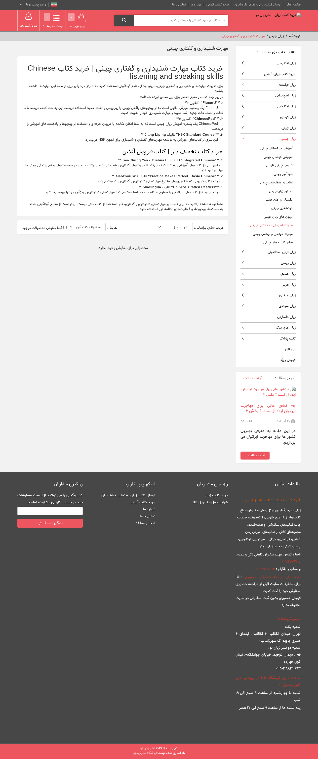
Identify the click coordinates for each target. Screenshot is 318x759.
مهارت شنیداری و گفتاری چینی (271, 225)
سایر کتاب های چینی (278, 242)
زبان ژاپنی (288, 128)
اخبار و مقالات (145, 523)
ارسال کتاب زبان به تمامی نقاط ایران (257, 4)
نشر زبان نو (147, 748)
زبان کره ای (288, 117)
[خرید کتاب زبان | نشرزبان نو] (278, 15)
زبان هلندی (287, 295)
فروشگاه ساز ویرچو (145, 753)
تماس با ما (179, 4)
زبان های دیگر (286, 327)
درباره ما (196, 4)
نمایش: (112, 227)
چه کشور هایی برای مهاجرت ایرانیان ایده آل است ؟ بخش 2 (268, 408)
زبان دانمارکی (286, 317)
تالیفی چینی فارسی (279, 165)
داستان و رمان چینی (279, 199)
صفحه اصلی (293, 4)
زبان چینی (288, 138)
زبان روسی (288, 263)
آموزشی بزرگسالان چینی (276, 148)
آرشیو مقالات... (251, 378)
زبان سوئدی (287, 306)
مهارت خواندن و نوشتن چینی (273, 234)
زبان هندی (288, 273)
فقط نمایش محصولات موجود (42, 228)
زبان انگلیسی (286, 63)
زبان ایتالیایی (286, 106)
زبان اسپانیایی (285, 95)
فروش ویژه (288, 360)
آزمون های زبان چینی (278, 216)
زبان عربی (289, 284)
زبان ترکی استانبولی (282, 252)
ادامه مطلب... (255, 455)
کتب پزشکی (287, 338)
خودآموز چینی (283, 174)
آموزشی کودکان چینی (278, 157)
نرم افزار (290, 349)
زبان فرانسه (287, 84)
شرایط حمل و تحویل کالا (210, 502)
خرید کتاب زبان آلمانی (280, 74)
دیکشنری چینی (282, 208)
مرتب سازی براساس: (208, 227)
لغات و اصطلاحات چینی (276, 182)
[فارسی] (54, 5)
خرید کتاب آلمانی (217, 4)
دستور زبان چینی (281, 191)
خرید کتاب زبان (216, 495)
